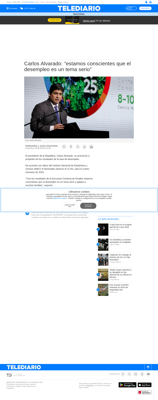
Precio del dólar (51, 2)
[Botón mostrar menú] (12, 8)
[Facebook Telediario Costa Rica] (123, 374)
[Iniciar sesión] (146, 2)
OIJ (37, 2)
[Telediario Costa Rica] (79, 8)
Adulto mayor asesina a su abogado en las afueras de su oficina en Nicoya (121, 273)
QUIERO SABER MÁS (70, 205)
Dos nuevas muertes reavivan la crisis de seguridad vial (119, 287)
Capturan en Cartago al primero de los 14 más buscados (120, 257)
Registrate (145, 8)
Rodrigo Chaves (63, 2)
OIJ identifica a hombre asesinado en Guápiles (120, 241)
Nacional (79, 14)
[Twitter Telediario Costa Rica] (129, 374)
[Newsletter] (150, 2)
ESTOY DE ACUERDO (88, 205)
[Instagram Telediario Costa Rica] (136, 374)
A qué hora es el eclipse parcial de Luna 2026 (121, 226)
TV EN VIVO (130, 8)
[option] (79, 110)
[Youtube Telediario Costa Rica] (148, 374)
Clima (42, 2)
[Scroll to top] (148, 367)
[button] (64, 147)
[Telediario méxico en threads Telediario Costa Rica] (142, 374)
